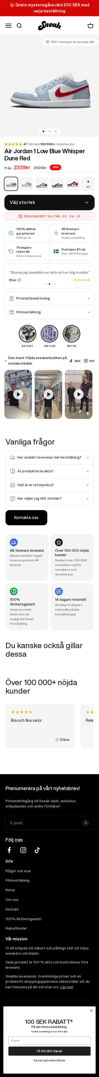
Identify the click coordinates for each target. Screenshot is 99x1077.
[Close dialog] (91, 1011)
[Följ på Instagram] (23, 850)
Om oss (12, 899)
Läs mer (66, 987)
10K (92, 361)
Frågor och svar (18, 871)
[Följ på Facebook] (9, 850)
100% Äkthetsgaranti (24, 919)
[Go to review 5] (55, 284)
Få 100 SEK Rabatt (49, 1050)
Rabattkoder (16, 928)
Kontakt (12, 909)
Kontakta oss (26, 517)
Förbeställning (17, 880)
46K (77, 361)
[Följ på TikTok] (37, 850)
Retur (10, 890)
